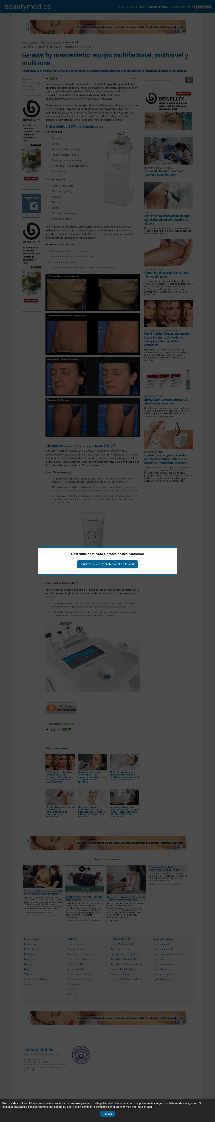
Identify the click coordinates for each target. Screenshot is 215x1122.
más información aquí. (140, 1106)
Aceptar (107, 1113)
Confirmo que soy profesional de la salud (107, 564)
